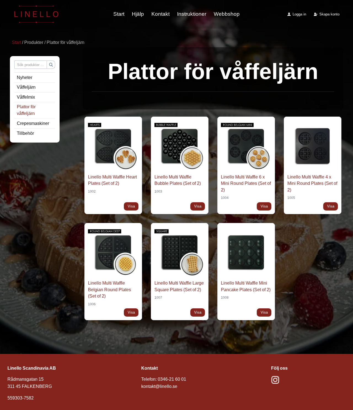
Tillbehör (25, 133)
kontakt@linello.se (159, 386)
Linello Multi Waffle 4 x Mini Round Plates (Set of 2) (312, 183)
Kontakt (160, 14)
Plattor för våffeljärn (26, 110)
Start (118, 14)
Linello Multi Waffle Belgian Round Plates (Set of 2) (109, 289)
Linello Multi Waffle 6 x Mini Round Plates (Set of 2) (246, 183)
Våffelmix (26, 97)
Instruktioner (191, 14)
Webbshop (227, 14)
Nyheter (24, 77)
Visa (131, 206)
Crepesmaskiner (33, 123)
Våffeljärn (26, 87)
